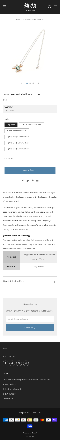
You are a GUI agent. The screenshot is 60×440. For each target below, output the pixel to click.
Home (18, 20)
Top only (11, 125)
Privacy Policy (9, 384)
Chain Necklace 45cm (16, 131)
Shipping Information (13, 389)
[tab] (27, 83)
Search (6, 348)
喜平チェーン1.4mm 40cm (18, 137)
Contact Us (8, 399)
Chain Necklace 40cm (31, 125)
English (22, 413)
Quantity (9, 158)
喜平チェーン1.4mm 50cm (18, 149)
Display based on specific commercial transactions (26, 379)
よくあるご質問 (9, 394)
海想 (5, 100)
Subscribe (28, 328)
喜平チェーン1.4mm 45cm (18, 143)
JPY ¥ (35, 413)
